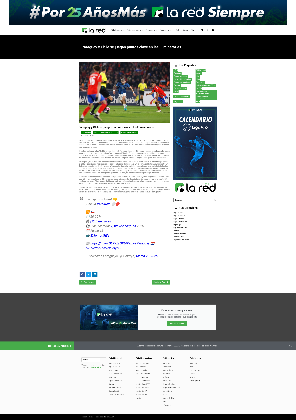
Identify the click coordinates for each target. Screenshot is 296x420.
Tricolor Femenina (115, 388)
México (192, 377)
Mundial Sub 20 (141, 394)
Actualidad (86, 132)
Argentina (193, 363)
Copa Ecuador (114, 370)
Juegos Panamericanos (171, 388)
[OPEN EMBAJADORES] (156, 30)
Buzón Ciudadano (177, 323)
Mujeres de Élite (168, 398)
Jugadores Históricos (116, 394)
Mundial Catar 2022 (143, 384)
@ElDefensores (100, 221)
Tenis (164, 401)
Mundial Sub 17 (141, 391)
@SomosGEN (99, 235)
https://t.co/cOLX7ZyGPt (107, 243)
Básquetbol (167, 374)
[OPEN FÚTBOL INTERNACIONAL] (142, 30)
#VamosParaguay (137, 243)
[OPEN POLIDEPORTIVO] (170, 30)
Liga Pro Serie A (114, 363)
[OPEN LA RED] (180, 30)
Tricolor (111, 384)
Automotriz (167, 367)
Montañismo (167, 391)
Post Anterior (88, 282)
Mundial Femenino (142, 388)
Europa (192, 374)
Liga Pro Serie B (114, 367)
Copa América (141, 367)
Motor (165, 394)
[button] (82, 274)
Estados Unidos (195, 370)
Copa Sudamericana (143, 374)
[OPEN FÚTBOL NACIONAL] (123, 30)
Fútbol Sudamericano (143, 381)
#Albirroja (104, 204)
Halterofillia (167, 381)
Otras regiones (195, 381)
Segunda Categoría (115, 381)
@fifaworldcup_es (123, 226)
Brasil (192, 367)
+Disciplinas (167, 405)
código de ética (94, 367)
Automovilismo (168, 370)
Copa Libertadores (115, 374)
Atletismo (166, 363)
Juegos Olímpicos (169, 384)
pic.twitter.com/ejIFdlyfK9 (103, 248)
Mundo (138, 398)
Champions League (142, 363)
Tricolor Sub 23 (114, 391)
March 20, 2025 (147, 256)
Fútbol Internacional (129, 132)
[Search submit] (214, 200)
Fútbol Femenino (142, 377)
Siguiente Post (159, 282)
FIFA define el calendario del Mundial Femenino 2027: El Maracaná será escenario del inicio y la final (159, 346)
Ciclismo (166, 377)
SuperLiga (112, 377)
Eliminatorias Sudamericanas (106, 132)
